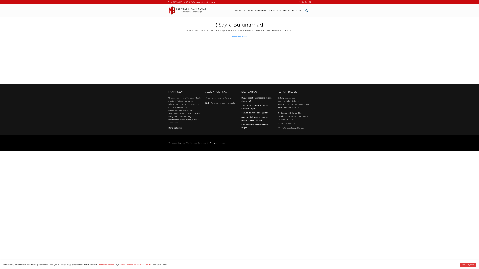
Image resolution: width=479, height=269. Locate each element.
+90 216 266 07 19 (288, 123)
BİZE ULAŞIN (296, 10)
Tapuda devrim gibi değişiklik (254, 113)
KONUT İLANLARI (275, 10)
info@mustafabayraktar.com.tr (294, 128)
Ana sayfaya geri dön (239, 36)
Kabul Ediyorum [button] (468, 265)
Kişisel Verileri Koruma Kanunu (218, 98)
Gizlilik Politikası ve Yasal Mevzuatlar (220, 103)
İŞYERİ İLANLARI (260, 10)
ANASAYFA (237, 10)
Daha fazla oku (175, 128)
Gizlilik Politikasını (106, 265)
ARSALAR (286, 10)
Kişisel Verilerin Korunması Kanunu (136, 265)
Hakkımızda (248, 10)
